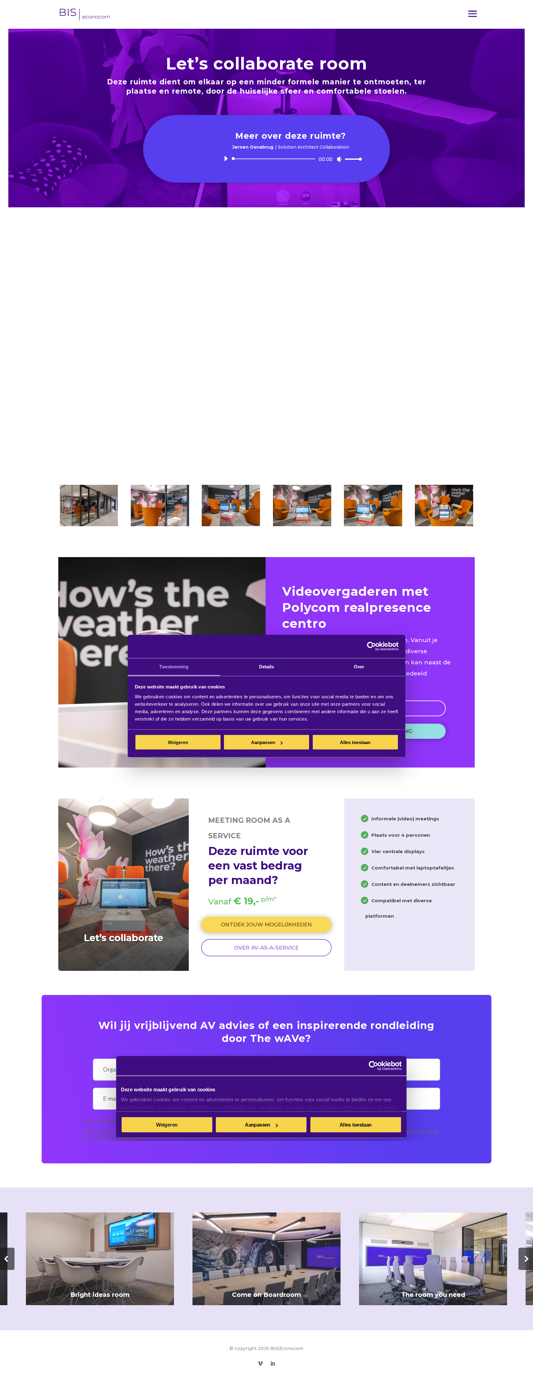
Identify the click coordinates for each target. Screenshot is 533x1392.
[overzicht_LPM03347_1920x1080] (373, 523)
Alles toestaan (355, 742)
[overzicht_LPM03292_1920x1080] (89, 523)
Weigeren (178, 742)
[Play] (226, 158)
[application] (290, 159)
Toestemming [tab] (173, 666)
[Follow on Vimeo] (260, 1364)
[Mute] (339, 159)
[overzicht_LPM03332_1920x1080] (231, 523)
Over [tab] (359, 666)
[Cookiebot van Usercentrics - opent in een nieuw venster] (372, 646)
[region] (266, 1258)
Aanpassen (263, 742)
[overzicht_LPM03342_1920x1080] (302, 523)
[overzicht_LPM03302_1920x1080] (160, 523)
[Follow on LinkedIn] (273, 1364)
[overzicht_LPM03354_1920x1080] (444, 523)
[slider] (351, 159)
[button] (266, 1258)
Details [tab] (266, 666)
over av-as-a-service (266, 948)
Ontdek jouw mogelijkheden (266, 924)
